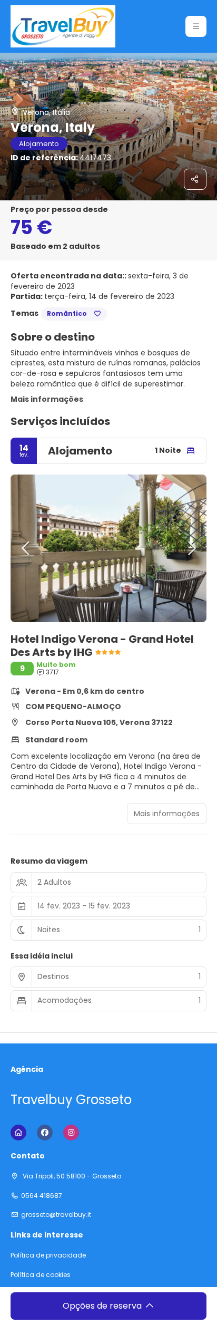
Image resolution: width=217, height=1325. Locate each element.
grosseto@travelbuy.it (56, 1215)
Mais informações (47, 399)
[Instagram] (71, 1132)
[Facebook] (45, 1132)
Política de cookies (41, 1275)
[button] (195, 26)
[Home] (18, 1132)
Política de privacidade (48, 1255)
